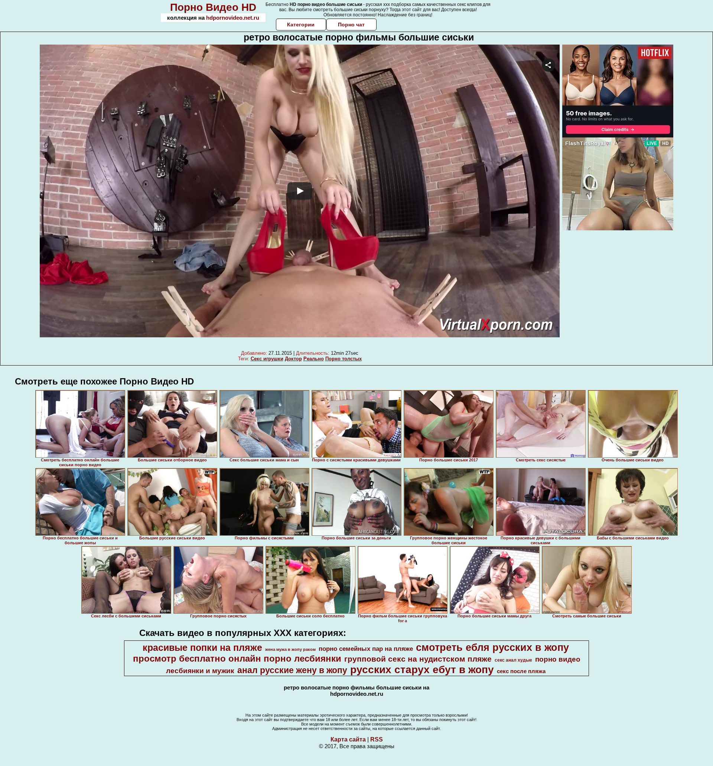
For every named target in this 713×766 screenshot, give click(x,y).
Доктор (293, 358)
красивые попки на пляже (202, 647)
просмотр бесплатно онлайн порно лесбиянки (237, 658)
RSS (376, 739)
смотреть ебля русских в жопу (492, 647)
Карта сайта (348, 739)
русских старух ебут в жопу (422, 669)
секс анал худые (513, 660)
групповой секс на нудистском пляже (418, 659)
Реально (313, 358)
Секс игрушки (267, 358)
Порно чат (351, 24)
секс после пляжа (521, 671)
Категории (301, 24)
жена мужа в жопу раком (290, 649)
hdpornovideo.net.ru (232, 17)
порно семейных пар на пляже (366, 648)
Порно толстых (343, 358)
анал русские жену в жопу (292, 670)
